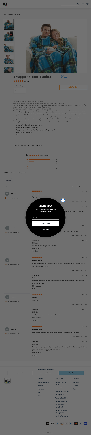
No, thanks (45, 230)
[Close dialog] (63, 200)
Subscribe (45, 223)
